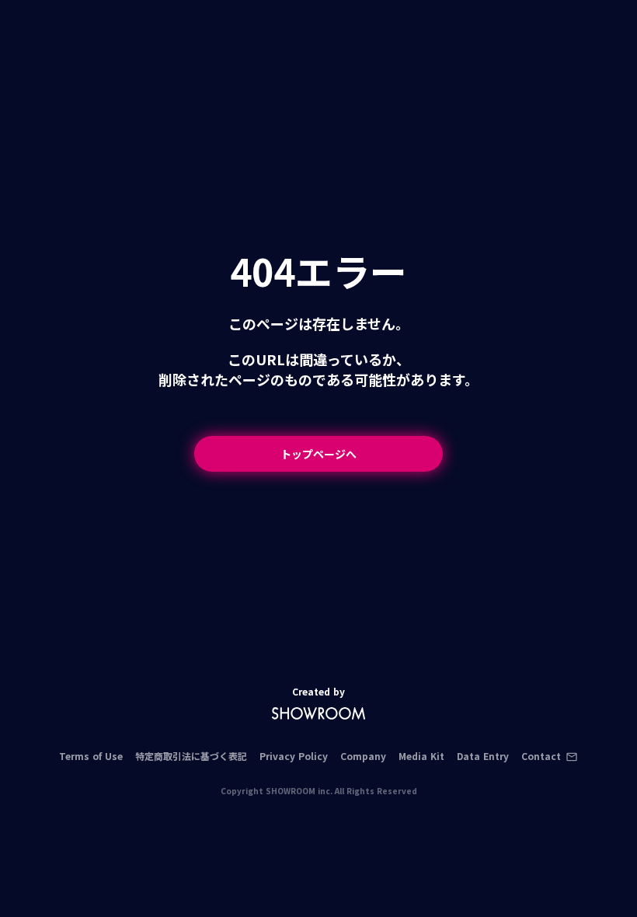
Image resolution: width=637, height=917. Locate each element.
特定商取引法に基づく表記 (191, 756)
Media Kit (421, 756)
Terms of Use (91, 756)
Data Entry (483, 756)
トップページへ (318, 454)
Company (363, 756)
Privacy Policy (293, 756)
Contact (541, 756)
